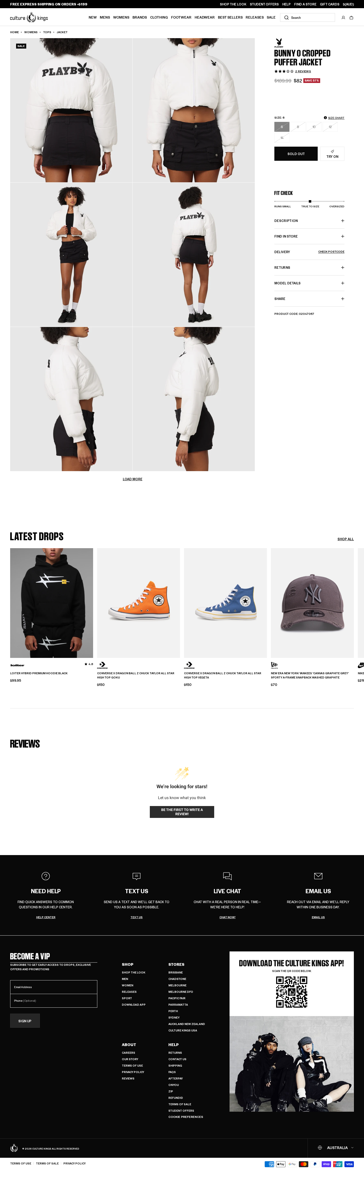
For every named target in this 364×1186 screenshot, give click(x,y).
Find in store (286, 236)
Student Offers (181, 1110)
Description (286, 220)
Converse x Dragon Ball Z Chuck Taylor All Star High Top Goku (135, 675)
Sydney (174, 1017)
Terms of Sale (179, 1104)
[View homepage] (29, 17)
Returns (175, 1053)
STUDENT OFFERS (264, 4)
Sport (127, 998)
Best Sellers (230, 17)
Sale (271, 17)
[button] (351, 18)
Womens (121, 17)
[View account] (343, 18)
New (93, 17)
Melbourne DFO (180, 992)
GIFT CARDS (329, 4)
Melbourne (177, 985)
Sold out (296, 153)
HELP (286, 4)
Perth (173, 1011)
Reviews (128, 1078)
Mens (105, 17)
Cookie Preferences (185, 1117)
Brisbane (175, 972)
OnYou (173, 1085)
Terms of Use (132, 1065)
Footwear (181, 17)
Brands (139, 17)
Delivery (309, 251)
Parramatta (178, 1004)
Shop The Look (133, 972)
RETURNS (282, 267)
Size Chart (336, 118)
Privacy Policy (133, 1072)
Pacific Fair (176, 998)
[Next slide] (354, 602)
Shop (127, 964)
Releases (255, 17)
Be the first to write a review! (182, 812)
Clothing (159, 17)
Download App (134, 1004)
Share (279, 298)
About (129, 1045)
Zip (170, 1091)
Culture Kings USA (182, 1030)
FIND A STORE (305, 4)
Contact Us (177, 1059)
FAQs (172, 1072)
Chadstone (177, 979)
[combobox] (307, 17)
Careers (128, 1053)
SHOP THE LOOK (233, 4)
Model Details (287, 283)
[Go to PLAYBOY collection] (286, 43)
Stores (176, 964)
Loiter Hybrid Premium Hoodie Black (39, 673)
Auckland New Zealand (186, 1024)
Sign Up (24, 1021)
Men (125, 979)
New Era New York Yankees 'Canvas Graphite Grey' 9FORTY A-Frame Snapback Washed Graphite (310, 675)
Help (173, 1045)
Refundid (175, 1098)
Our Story (130, 1059)
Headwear (205, 17)
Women (127, 985)
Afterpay (175, 1078)
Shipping (175, 1065)
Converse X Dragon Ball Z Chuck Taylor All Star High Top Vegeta (222, 675)
